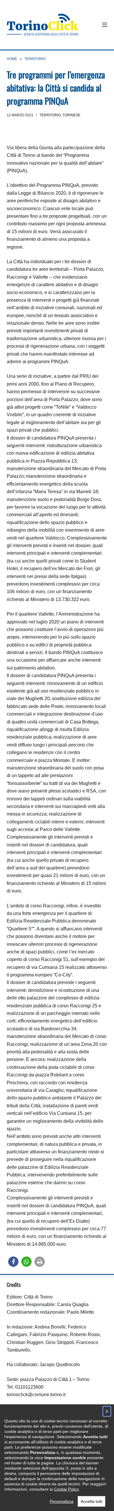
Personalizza (61, 1501)
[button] (13, 1262)
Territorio (50, 115)
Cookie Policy (66, 1489)
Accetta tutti (91, 1501)
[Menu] (104, 24)
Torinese (71, 115)
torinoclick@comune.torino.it (36, 1394)
